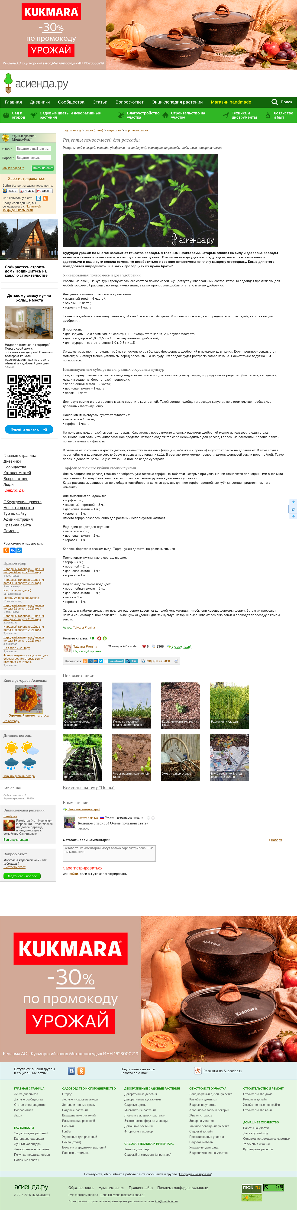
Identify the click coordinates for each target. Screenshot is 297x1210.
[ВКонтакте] (13, 550)
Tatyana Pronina (84, 627)
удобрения (117, 147)
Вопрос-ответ (130, 102)
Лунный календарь (27, 1144)
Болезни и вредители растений (84, 1147)
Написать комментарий (84, 809)
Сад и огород (18, 115)
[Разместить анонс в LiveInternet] (113, 661)
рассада (102, 147)
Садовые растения (75, 1110)
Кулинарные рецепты (258, 1149)
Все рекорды (11, 721)
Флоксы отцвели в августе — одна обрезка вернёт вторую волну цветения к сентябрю (25, 659)
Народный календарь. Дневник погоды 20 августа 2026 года (23, 628)
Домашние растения (138, 1126)
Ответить (83, 828)
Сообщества (71, 102)
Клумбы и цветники (202, 1099)
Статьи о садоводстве (29, 1104)
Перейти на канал (26, 429)
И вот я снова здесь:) (17, 590)
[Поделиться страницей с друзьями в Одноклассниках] (85, 661)
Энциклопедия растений (177, 102)
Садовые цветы (135, 1104)
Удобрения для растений (79, 1137)
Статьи (100, 102)
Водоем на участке (202, 1104)
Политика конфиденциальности (182, 1188)
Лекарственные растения (31, 1149)
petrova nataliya (88, 818)
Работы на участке (256, 1128)
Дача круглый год (255, 1133)
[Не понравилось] (148, 818)
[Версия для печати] (176, 661)
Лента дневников (26, 1094)
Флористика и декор (138, 1131)
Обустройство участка (207, 1088)
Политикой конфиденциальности (22, 208)
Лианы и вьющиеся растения (144, 1115)
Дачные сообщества (28, 1099)
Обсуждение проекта (22, 502)
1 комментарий (181, 646)
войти (73, 874)
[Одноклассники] (6, 550)
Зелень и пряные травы (78, 1104)
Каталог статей (17, 473)
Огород (67, 1094)
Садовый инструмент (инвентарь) (147, 1154)
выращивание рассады (164, 147)
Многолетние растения (140, 1110)
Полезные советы (26, 1160)
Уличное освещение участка (209, 1126)
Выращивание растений (79, 1115)
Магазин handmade (231, 102)
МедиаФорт (41, 1195)
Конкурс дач (14, 490)
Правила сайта (17, 525)
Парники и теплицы (75, 1153)
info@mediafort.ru (166, 1201)
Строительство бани (257, 1110)
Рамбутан (10, 816)
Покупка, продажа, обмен (32, 1154)
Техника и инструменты (244, 115)
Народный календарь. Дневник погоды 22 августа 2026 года (23, 607)
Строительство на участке (188, 115)
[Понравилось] (153, 818)
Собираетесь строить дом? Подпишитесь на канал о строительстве (26, 271)
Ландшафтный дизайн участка (210, 1094)
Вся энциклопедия (16, 839)
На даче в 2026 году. (16, 648)
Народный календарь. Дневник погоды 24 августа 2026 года (23, 571)
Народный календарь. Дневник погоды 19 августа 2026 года (23, 639)
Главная (13, 102)
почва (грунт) (94, 130)
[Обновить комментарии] (292, 509)
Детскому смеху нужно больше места (29, 297)
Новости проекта (18, 508)
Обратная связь (81, 1188)
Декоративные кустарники (142, 1099)
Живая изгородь (200, 1115)
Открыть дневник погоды (19, 776)
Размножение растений (78, 1120)
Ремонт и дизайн (255, 1099)
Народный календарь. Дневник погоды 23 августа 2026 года (23, 581)
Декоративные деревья (140, 1094)
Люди (8, 484)
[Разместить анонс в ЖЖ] (131, 661)
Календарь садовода (29, 1138)
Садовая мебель (201, 1142)
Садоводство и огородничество (89, 1088)
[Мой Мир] (19, 550)
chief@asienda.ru (133, 1195)
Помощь (11, 531)
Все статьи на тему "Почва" (89, 787)
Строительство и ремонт (263, 1088)
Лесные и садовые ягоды (80, 1099)
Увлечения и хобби (256, 1144)
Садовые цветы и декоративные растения (70, 115)
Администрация (18, 519)
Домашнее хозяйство (261, 1122)
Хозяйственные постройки (261, 1104)
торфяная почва (136, 130)
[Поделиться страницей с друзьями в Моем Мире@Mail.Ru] (96, 661)
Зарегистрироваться (83, 868)
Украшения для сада (203, 1147)
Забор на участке (201, 1120)
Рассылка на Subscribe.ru (222, 1071)
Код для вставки (158, 660)
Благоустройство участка (143, 115)
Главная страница (19, 455)
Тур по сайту (15, 513)
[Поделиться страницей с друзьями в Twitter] (101, 661)
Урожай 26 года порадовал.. (21, 598)
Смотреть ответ (14, 867)
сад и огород (72, 130)
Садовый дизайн (201, 1131)
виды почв (114, 130)
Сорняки (68, 1126)
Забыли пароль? (13, 168)
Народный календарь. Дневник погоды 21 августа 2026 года (23, 617)
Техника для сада (136, 1149)
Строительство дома (257, 1094)
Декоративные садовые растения (152, 1088)
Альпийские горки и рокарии (209, 1110)
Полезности (24, 1127)
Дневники (40, 102)
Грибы (66, 1131)
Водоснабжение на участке (208, 1153)
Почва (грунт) (71, 1142)
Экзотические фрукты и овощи (146, 1120)
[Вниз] (292, 516)
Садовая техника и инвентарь (149, 1143)
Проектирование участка (206, 1137)
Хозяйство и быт (283, 115)
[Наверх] (292, 502)
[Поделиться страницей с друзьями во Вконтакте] (90, 661)
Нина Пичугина (110, 1195)
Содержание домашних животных (267, 1138)
